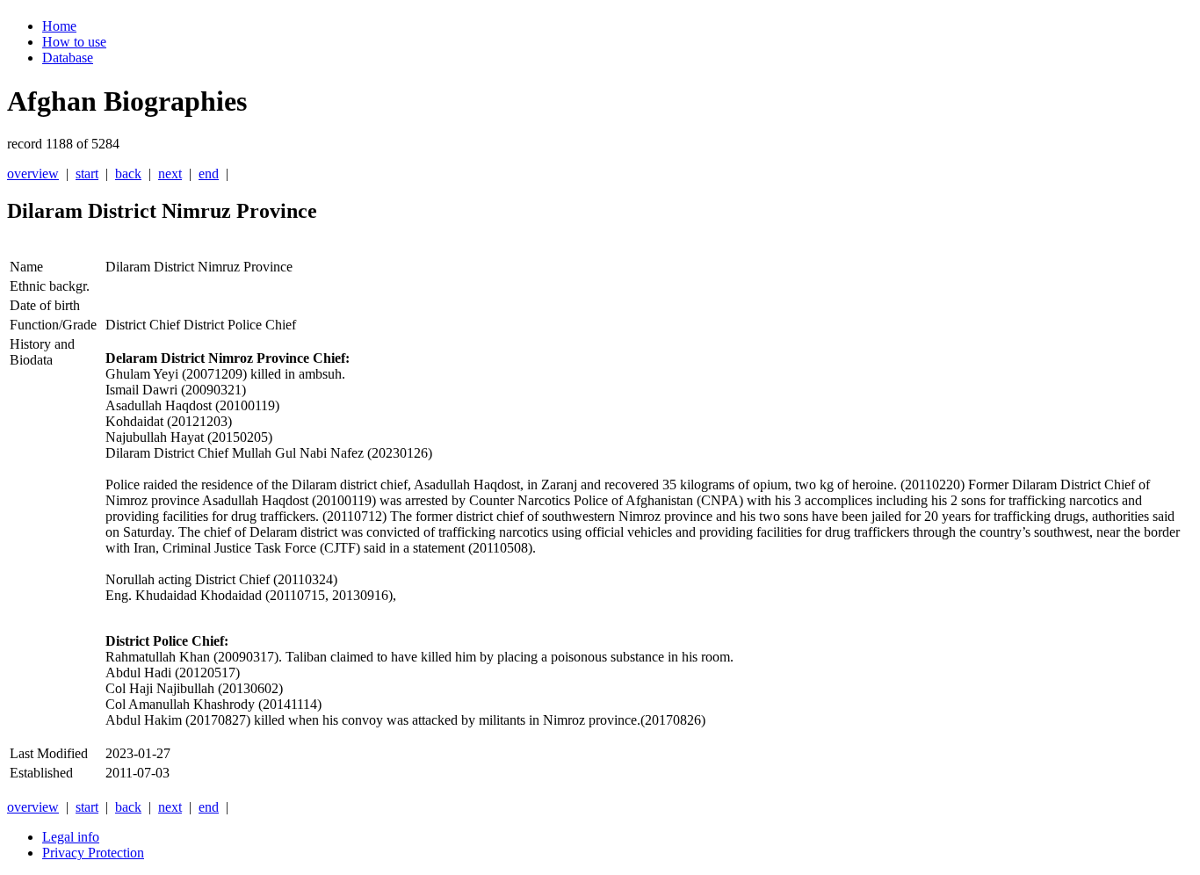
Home (59, 25)
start (87, 173)
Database (67, 57)
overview (33, 173)
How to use (74, 41)
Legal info (70, 836)
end (209, 173)
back (128, 173)
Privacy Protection (93, 852)
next (170, 173)
